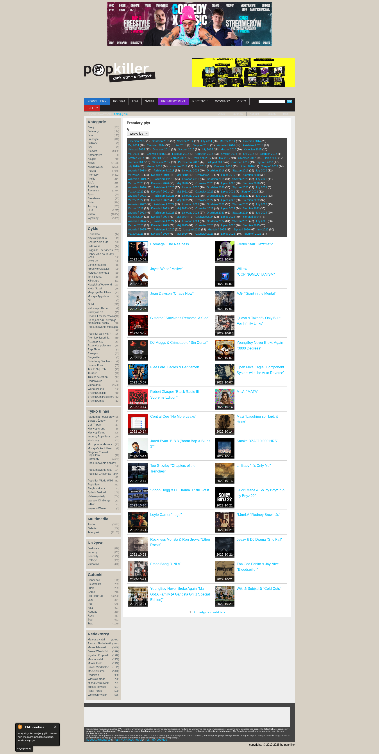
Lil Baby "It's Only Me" (254, 465)
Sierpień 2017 (136, 162)
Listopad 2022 (190, 204)
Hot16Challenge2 (98, 272)
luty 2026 (262, 229)
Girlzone (93, 143)
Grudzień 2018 (216, 170)
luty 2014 (206, 141)
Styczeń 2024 (240, 212)
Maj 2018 (200, 166)
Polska (92, 170)
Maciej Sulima (96, 671)
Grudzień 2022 (216, 204)
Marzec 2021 (135, 191)
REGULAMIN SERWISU (98, 740)
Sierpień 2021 (249, 191)
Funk (91, 588)
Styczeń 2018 (265, 162)
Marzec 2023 (135, 208)
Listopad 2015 (180, 153)
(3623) (115, 643)
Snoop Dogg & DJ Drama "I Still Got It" (180, 490)
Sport (91, 194)
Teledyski (93, 532)
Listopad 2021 (190, 195)
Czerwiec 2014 (156, 145)
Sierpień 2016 (268, 153)
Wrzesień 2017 (161, 162)
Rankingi (93, 186)
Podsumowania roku (100, 469)
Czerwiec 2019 (204, 174)
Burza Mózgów (96, 420)
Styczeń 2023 (240, 204)
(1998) (115, 655)
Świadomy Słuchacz (100, 361)
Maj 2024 (182, 216)
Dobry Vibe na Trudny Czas (101, 255)
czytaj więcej (24, 748)
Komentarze (95, 155)
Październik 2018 (164, 170)
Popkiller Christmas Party (103, 473)
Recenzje (93, 190)
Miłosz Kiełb (95, 663)
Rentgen (93, 353)
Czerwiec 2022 (204, 200)
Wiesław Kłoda (96, 679)
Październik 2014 (253, 145)
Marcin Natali (96, 659)
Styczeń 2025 (240, 221)
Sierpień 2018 (269, 166)
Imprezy (92, 552)
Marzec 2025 (135, 225)
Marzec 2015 (228, 149)
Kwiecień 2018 (179, 166)
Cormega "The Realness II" (171, 244)
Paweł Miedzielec (98, 667)
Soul (90, 619)
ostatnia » (219, 612)
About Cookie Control (20, 727)
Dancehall (94, 580)
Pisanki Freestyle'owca (101, 316)
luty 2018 (133, 166)
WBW (91, 504)
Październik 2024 (164, 221)
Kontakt (254, 113)
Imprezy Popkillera (99, 436)
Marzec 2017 (178, 158)
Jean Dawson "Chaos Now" (172, 293)
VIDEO (241, 101)
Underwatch (95, 381)
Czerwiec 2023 (204, 208)
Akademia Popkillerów (101, 416)
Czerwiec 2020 (204, 183)
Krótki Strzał (95, 288)
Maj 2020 (182, 183)
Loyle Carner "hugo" (166, 515)
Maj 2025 (182, 225)
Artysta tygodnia (97, 238)
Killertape (93, 280)
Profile (91, 178)
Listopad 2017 (215, 162)
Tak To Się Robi (97, 369)
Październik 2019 (164, 179)
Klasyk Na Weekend (100, 284)
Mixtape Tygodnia (98, 296)
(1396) (115, 663)
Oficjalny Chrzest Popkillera (98, 454)
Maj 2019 (182, 174)
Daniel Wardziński (98, 651)
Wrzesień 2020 (137, 187)
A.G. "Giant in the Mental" (256, 293)
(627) (116, 687)
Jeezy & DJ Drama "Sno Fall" (259, 539)
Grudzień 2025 (217, 229)
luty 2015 (207, 149)
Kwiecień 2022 (160, 200)
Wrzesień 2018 (137, 170)
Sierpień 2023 (251, 208)
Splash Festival (97, 492)
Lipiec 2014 (179, 145)
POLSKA (119, 101)
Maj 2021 (182, 191)
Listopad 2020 (190, 187)
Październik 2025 (164, 229)
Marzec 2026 (135, 233)
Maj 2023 (182, 208)
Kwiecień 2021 (160, 191)
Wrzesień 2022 (137, 204)
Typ (129, 129)
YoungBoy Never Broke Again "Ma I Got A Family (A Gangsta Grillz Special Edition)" (180, 594)
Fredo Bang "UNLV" (166, 564)
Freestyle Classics (98, 268)
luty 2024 (261, 212)
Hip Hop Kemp (96, 432)
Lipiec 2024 (228, 216)
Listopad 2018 (190, 170)
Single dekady (96, 488)
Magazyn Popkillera (99, 292)
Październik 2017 (188, 162)
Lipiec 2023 (228, 208)
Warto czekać (96, 388)
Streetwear (94, 198)
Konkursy (93, 440)
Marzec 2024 (135, 216)
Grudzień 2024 (216, 221)
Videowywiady (96, 496)
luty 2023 (261, 204)
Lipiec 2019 (228, 174)
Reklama (271, 113)
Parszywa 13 (95, 312)
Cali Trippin (95, 424)
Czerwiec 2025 (204, 225)
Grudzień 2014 (161, 149)
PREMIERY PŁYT (173, 101)
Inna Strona (95, 276)
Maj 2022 (182, 200)
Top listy (92, 206)
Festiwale (93, 548)
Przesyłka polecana (99, 345)
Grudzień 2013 (161, 141)
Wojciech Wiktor (97, 694)
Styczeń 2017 (136, 158)
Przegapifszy (95, 341)
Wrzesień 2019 (137, 179)
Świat (91, 202)
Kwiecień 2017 (202, 158)
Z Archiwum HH (97, 392)
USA (135, 101)
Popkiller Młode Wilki (100, 480)
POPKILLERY (97, 101)
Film (90, 135)
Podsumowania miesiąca (103, 326)
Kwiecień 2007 (137, 141)
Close (55, 726)
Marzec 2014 (227, 141)
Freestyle (93, 139)
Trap (90, 623)
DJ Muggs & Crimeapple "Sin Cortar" (179, 342)
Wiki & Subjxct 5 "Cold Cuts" (259, 588)
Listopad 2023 (190, 212)
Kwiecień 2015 (253, 149)
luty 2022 (261, 195)
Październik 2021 (164, 195)
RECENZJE (200, 101)
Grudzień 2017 (240, 162)
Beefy (91, 127)
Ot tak (91, 304)
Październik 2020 (164, 187)
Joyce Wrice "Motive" (166, 269)
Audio (91, 524)
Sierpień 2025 (251, 225)
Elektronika (94, 584)
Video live (94, 564)
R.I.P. (91, 182)
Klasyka (92, 151)
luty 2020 (261, 179)
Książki (92, 158)
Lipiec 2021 (228, 191)
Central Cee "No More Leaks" (173, 416)
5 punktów (94, 234)
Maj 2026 (182, 233)
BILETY (93, 108)
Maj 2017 (224, 158)
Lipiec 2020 (228, 183)
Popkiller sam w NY (99, 333)
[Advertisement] (187, 717)
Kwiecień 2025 (160, 225)
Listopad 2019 (190, 179)
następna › (204, 612)
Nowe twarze (95, 166)
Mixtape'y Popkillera (100, 448)
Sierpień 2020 (251, 183)
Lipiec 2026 (228, 233)
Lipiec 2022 (228, 200)
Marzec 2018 (154, 166)
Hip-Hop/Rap (96, 595)
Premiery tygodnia (98, 337)
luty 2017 (157, 158)
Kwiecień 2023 (160, 208)
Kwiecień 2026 (160, 233)
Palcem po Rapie (98, 308)
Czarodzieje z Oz (98, 242)
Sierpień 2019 (251, 174)
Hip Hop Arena (96, 428)
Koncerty (93, 556)
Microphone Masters (100, 444)
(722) (116, 679)
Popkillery (94, 484)
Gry (90, 147)
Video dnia (94, 385)
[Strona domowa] (120, 72)
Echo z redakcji (97, 264)
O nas (221, 113)
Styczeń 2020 (240, 179)
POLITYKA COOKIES (156, 740)
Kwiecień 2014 (252, 141)
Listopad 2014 (136, 149)
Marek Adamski (97, 647)
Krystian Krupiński (98, 655)
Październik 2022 (164, 204)
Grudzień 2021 (216, 195)
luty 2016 (248, 153)
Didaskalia (94, 246)
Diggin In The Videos (100, 250)
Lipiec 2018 (247, 166)
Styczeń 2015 (186, 149)
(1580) (115, 659)
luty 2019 (261, 170)
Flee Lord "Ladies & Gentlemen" (175, 367)
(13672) (115, 639)
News (91, 162)
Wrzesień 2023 (137, 212)
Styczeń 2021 (240, 187)
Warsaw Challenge (99, 500)
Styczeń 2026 (242, 229)
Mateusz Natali (96, 639)
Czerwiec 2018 (223, 166)
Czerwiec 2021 (204, 191)
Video (91, 214)
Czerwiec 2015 (156, 153)
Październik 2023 (164, 212)
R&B (90, 607)
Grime (91, 592)
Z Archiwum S (96, 400)
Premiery (93, 174)
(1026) (115, 671)
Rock (91, 615)
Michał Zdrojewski (98, 682)
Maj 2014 (133, 145)
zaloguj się (121, 114)
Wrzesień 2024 (137, 221)
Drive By (93, 260)
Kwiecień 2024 (160, 216)
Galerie (92, 528)
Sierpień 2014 (201, 145)
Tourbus (92, 373)
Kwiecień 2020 (160, 183)
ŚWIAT (149, 101)
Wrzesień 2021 (137, 195)
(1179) (116, 667)
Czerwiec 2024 (204, 216)
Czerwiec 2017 (247, 158)
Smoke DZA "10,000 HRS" (257, 441)
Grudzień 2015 (204, 153)
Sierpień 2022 (251, 200)
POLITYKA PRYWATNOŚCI (128, 740)
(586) (116, 694)
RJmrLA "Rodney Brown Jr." (258, 515)
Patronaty (237, 113)
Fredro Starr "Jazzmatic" (255, 244)
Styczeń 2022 (240, 195)
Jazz (90, 599)
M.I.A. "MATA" (247, 392)
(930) (116, 675)
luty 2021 (261, 187)
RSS (286, 113)
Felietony (93, 131)
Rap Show (94, 349)
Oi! (89, 300)
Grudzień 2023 (216, 212)
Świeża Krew (95, 365)
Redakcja (93, 675)
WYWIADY (222, 101)
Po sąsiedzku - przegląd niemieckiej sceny (102, 321)
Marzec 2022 (135, 200)
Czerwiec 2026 (204, 233)
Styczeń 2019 (240, 170)
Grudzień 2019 (216, 179)
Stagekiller (94, 357)
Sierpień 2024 (251, 216)
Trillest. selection (98, 377)
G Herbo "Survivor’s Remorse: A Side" (180, 318)
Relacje (92, 560)
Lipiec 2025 (228, 225)
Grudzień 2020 (216, 187)
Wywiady (93, 218)
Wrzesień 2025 (137, 229)
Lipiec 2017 (271, 158)
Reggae (92, 611)
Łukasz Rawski (97, 686)
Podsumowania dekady (102, 463)
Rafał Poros (95, 690)
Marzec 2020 (135, 183)
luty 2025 (261, 221)
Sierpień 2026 (252, 233)
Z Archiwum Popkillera (101, 396)
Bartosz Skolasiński (99, 643)
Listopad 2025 (191, 229)
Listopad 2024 (190, 221)
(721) (116, 683)
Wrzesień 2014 (226, 145)
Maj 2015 (133, 153)
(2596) (115, 651)
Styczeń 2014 (185, 141)
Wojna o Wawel (97, 508)
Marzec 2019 (135, 174)
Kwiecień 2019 (160, 174)
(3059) (115, 647)
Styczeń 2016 (229, 153)
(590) (116, 691)
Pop (90, 603)
